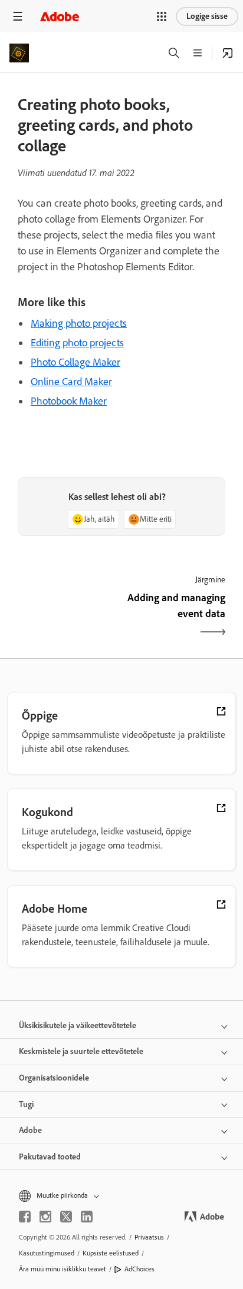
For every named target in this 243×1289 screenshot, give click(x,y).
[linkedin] (87, 1216)
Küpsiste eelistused (111, 1253)
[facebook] (25, 1216)
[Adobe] (59, 16)
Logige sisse (207, 16)
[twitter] (66, 1216)
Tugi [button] (26, 1104)
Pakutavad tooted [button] (50, 1157)
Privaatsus (149, 1237)
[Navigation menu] (17, 16)
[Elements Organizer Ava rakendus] (228, 53)
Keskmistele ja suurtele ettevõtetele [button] (81, 1051)
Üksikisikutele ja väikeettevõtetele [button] (77, 1025)
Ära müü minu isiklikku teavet (62, 1269)
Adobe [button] (30, 1130)
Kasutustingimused (46, 1253)
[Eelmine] (68, 616)
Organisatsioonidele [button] (54, 1078)
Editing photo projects (77, 342)
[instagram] (45, 1216)
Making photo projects (79, 323)
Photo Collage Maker (75, 362)
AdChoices (139, 1269)
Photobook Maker (69, 401)
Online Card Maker (71, 381)
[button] (161, 16)
